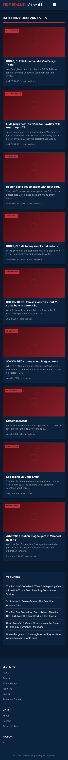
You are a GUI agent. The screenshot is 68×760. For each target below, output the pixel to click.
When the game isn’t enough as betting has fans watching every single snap (33, 636)
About (6, 715)
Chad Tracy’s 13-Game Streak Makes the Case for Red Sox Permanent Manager (32, 625)
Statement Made (17, 420)
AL (23, 4)
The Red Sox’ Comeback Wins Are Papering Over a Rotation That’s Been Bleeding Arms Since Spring (34, 590)
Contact (7, 721)
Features (7, 688)
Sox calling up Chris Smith (22, 476)
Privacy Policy (10, 726)
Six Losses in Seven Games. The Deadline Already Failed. (29, 603)
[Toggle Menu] (54, 5)
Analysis (7, 678)
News (6, 672)
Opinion (7, 694)
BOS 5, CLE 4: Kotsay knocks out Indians (32, 246)
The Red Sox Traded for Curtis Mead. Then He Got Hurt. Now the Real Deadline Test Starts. (32, 614)
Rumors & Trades (12, 699)
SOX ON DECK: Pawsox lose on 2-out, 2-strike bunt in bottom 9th (32, 303)
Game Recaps (10, 683)
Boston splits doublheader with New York (33, 186)
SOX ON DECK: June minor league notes (32, 361)
